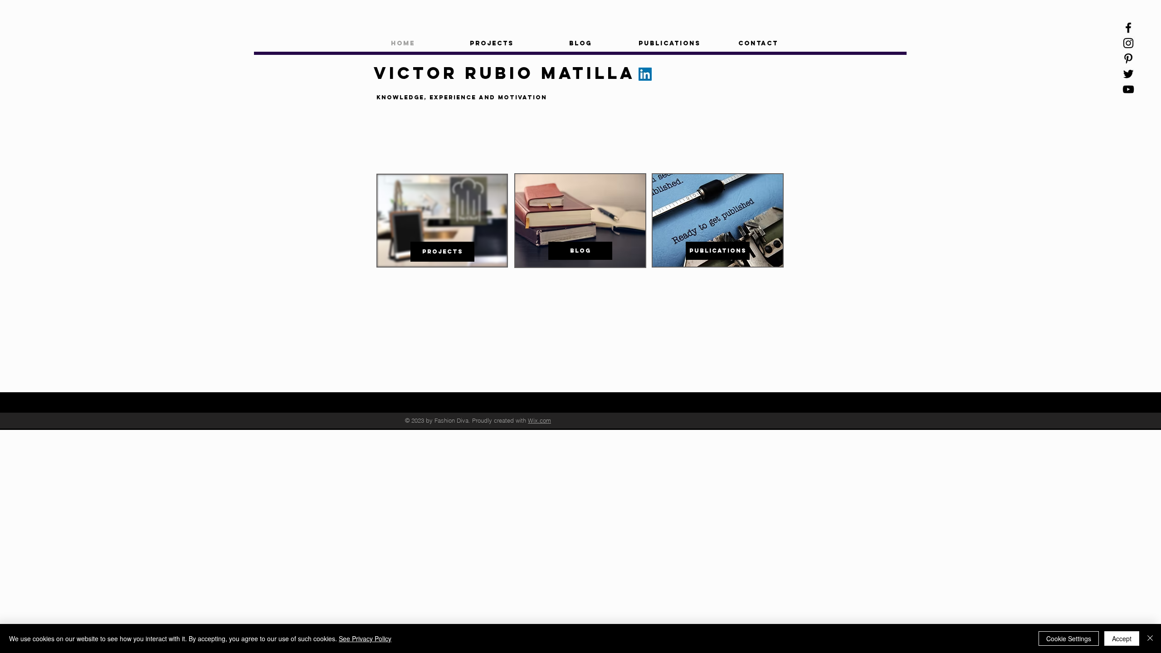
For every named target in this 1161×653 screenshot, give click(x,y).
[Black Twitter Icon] (1128, 74)
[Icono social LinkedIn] (645, 74)
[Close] (1150, 638)
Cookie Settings (1068, 638)
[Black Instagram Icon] (1128, 43)
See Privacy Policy (365, 638)
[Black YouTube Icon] (1128, 89)
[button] (491, 43)
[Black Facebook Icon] (1128, 27)
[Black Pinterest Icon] (1128, 58)
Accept (1122, 638)
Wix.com (539, 420)
